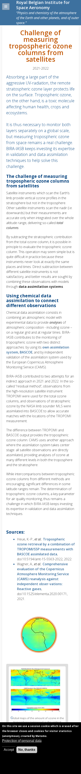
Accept (9, 749)
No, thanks (26, 749)
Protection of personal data (22, 741)
